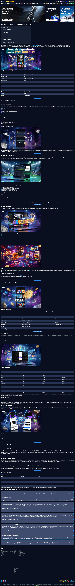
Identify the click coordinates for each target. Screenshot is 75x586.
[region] (37, 84)
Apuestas (12, 3)
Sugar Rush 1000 (43, 3)
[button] (37, 492)
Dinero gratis (10, 1)
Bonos (63, 1)
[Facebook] (5, 581)
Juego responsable (21, 556)
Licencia (20, 554)
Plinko (59, 3)
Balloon (55, 3)
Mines (38, 3)
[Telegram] (1, 581)
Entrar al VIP (7, 19)
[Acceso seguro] (2, 1)
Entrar (5, 3)
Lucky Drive (69, 1)
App (14, 3)
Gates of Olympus (49, 3)
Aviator (24, 3)
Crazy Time (33, 3)
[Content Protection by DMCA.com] (37, 585)
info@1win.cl (2, 553)
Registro (8, 3)
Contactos (20, 551)
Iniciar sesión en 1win (3, 106)
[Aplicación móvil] (4, 1)
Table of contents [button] (6, 27)
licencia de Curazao (35, 45)
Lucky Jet (28, 3)
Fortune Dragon (16, 555)
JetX (61, 3)
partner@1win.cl (2, 554)
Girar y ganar (66, 19)
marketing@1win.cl (3, 555)
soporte (2, 474)
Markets (2, 202)
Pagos (19, 3)
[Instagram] (3, 581)
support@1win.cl (2, 552)
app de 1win (3, 407)
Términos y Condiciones (22, 553)
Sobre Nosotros (21, 552)
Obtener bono (51, 19)
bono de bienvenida (4, 284)
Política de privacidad (21, 555)
